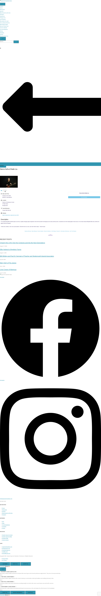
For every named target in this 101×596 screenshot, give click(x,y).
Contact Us (58, 231)
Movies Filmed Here (4, 26)
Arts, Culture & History (5, 22)
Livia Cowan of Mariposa (8, 269)
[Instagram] (0, 48)
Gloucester (2, 9)
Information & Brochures (65, 231)
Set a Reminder (84, 197)
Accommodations (4, 29)
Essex (1, 7)
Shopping (2, 32)
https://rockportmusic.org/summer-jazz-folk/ (10, 215)
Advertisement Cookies (6, 586)
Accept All (25, 563)
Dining (1, 31)
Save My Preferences (17, 592)
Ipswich (1, 11)
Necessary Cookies (5, 571)
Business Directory (4, 36)
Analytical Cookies (5, 581)
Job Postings (53, 231)
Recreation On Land (4, 21)
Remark (12, 576)
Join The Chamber (73, 231)
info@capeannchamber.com (6, 498)
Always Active (13, 571)
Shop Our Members (47, 231)
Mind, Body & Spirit (4, 24)
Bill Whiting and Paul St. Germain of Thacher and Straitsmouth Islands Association (27, 256)
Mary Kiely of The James (8, 263)
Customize (5, 563)
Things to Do (2, 17)
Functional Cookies (5, 576)
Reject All (15, 563)
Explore (1, 6)
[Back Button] (1, 191)
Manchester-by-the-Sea (5, 12)
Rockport (2, 14)
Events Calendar (3, 27)
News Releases (34, 231)
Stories (1, 34)
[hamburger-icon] (2, 4)
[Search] (16, 41)
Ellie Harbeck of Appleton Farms (10, 249)
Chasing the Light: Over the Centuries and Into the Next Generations (22, 243)
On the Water (3, 19)
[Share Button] (4, 190)
